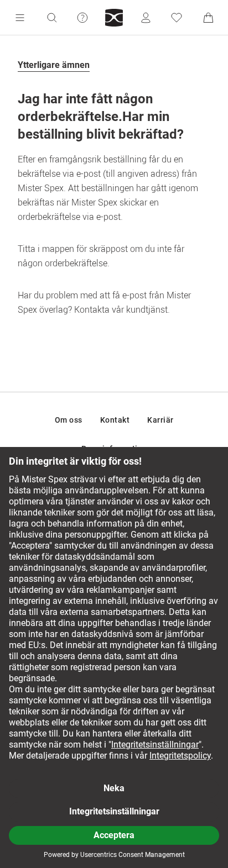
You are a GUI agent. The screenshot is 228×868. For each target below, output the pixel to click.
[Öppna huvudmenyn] (20, 17)
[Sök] (51, 17)
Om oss (68, 419)
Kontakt (115, 419)
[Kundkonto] (145, 18)
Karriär (160, 419)
